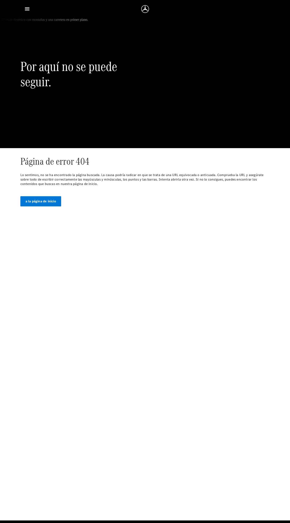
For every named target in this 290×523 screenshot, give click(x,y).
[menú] (27, 9)
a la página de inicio (40, 201)
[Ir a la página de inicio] (145, 9)
